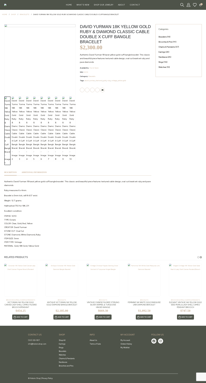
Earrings (62, 344)
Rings (61, 348)
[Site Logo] (11, 5)
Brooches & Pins (12, 300)
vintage (114, 81)
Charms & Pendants (27, 300)
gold (104, 81)
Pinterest (97, 90)
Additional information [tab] (34, 172)
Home (69, 5)
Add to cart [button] (22, 317)
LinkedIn (92, 90)
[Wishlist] (195, 5)
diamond (99, 81)
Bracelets (92, 76)
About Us (93, 340)
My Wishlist (125, 348)
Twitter (87, 90)
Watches (62, 355)
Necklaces (63, 362)
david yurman (90, 81)
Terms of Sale (95, 344)
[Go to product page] (20, 280)
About (121, 5)
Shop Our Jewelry (103, 5)
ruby (109, 81)
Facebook (82, 90)
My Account (125, 340)
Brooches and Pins (66, 366)
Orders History (126, 344)
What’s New (83, 5)
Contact (135, 5)
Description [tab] (10, 172)
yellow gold (122, 81)
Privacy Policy (47, 378)
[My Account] (188, 5)
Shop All (62, 340)
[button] (182, 5)
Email (102, 90)
